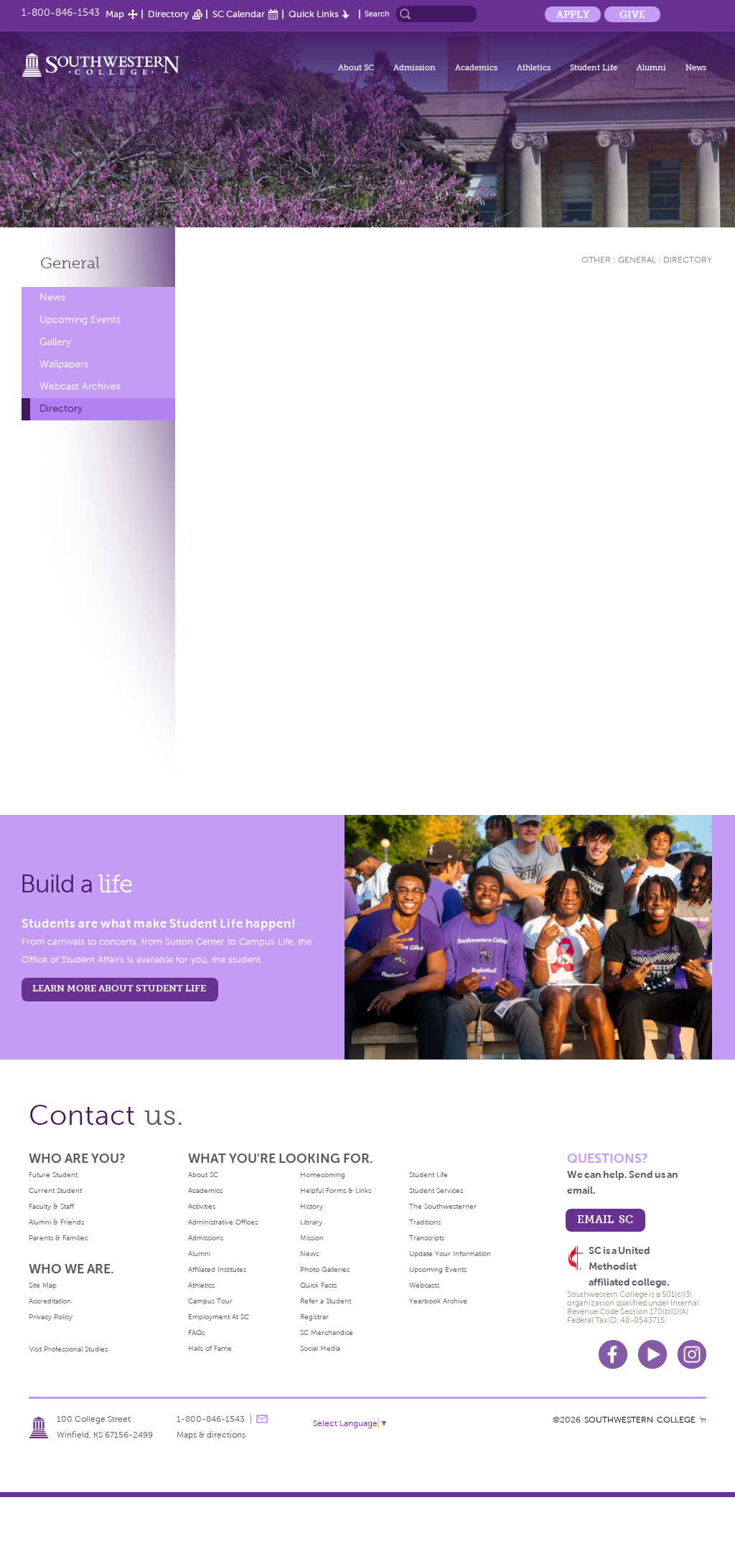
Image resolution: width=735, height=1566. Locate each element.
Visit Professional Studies (68, 1349)
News (695, 67)
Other (596, 260)
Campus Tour (210, 1301)
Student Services (436, 1190)
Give (632, 14)
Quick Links (314, 14)
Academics (476, 67)
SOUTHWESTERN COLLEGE (640, 1420)
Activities (201, 1206)
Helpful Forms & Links (335, 1190)
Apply (572, 14)
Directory (168, 14)
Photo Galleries (325, 1269)
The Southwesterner (443, 1206)
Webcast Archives (80, 386)
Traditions (425, 1222)
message (262, 1419)
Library (311, 1222)
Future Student (53, 1175)
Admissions (205, 1238)
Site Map (43, 1285)
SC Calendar (238, 14)
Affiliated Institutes (217, 1269)
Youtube (652, 1354)
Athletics (534, 67)
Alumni (651, 67)
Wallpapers (63, 364)
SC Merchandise (326, 1332)
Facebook (613, 1354)
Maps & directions (211, 1435)
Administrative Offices (223, 1222)
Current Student (55, 1190)
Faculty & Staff (51, 1206)
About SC (356, 67)
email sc (605, 1219)
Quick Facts (318, 1285)
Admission (414, 67)
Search (377, 13)
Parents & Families (58, 1238)
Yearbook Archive (438, 1301)
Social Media (320, 1348)
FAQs (196, 1332)
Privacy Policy (50, 1317)
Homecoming (322, 1175)
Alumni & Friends (56, 1222)
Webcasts (424, 1285)
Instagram (692, 1354)
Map (115, 14)
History (311, 1206)
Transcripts (426, 1238)
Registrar (314, 1317)
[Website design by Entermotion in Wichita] (702, 1420)
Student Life (593, 67)
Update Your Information (450, 1254)
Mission (312, 1238)
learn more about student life (119, 988)
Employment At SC (218, 1317)
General (70, 263)
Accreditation (50, 1301)
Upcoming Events (80, 319)
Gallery (55, 341)
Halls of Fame (210, 1348)
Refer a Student (325, 1301)
